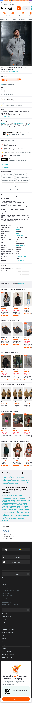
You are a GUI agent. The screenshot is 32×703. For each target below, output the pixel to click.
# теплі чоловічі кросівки (23, 180)
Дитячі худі (11, 482)
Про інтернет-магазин (7, 581)
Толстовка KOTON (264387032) (10, 495)
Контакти (4, 648)
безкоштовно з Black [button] (10, 145)
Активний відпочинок (8, 536)
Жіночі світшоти (20, 477)
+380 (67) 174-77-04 (7, 595)
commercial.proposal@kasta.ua (10, 604)
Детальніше (7, 116)
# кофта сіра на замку (7, 174)
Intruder (3, 123)
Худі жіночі (13, 476)
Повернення (5, 645)
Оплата (4, 638)
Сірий (15, 123)
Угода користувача (6, 651)
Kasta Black (5, 619)
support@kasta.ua (6, 602)
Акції (3, 635)
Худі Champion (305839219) (16, 504)
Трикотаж (19, 256)
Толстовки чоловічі (12, 483)
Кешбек (4, 622)
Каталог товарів (16, 567)
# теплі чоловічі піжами (8, 183)
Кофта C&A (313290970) (22, 512)
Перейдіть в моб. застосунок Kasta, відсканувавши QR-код (19, 689)
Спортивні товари (7, 538)
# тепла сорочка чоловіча (8, 180)
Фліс (24, 256)
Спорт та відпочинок (7, 531)
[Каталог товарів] (19, 8)
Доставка (4, 641)
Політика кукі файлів (7, 657)
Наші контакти (5, 577)
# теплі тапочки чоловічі (8, 177)
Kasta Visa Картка (6, 626)
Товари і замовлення (7, 616)
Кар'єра (4, 584)
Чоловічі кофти (10, 285)
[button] (8, 277)
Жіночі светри (20, 476)
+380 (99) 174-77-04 (7, 600)
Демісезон (20, 123)
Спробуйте (10, 7)
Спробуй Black (16, 562)
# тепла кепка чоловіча (21, 183)
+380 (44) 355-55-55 (7, 593)
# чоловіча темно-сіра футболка (10, 186)
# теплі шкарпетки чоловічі (22, 177)
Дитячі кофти (18, 482)
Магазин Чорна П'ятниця (14, 132)
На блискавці (20, 245)
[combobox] (26, 8)
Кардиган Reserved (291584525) (10, 498)
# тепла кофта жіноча (20, 174)
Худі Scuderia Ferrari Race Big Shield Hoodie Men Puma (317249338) (14, 518)
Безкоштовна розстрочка (8, 629)
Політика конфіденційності (8, 654)
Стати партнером (4, 3)
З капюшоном (20, 260)
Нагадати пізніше (16, 699)
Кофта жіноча (11, 477)
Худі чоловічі (5, 476)
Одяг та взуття (7, 534)
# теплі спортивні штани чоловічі (10, 189)
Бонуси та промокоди (7, 632)
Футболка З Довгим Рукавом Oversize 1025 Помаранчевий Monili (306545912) (16, 506)
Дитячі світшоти (21, 480)
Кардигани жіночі (6, 479)
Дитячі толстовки (11, 480)
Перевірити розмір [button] (8, 94)
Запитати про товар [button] (12, 135)
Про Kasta (4, 613)
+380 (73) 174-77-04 (7, 598)
